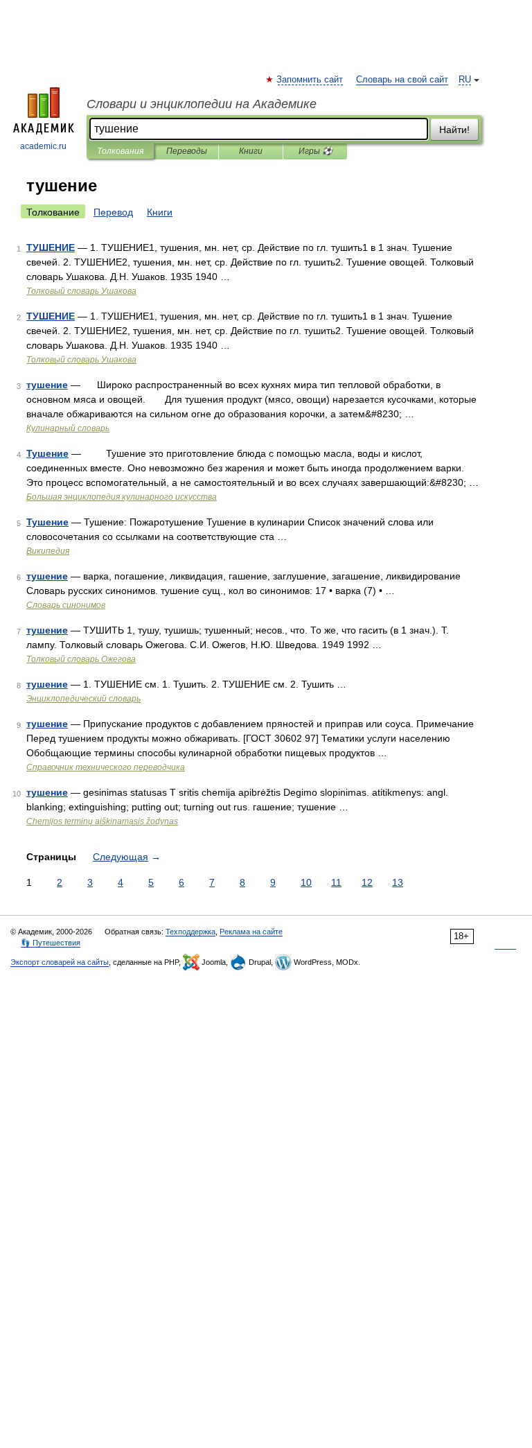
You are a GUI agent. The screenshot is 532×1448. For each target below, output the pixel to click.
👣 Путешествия (50, 943)
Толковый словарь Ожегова (81, 659)
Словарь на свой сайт (402, 80)
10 (306, 882)
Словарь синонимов (65, 605)
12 (367, 882)
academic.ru (43, 146)
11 (336, 882)
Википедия (47, 551)
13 (397, 882)
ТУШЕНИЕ (50, 247)
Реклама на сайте (251, 931)
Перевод (113, 212)
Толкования (120, 151)
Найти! (454, 129)
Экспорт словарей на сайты (59, 962)
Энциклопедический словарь (83, 699)
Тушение (47, 453)
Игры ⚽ (315, 151)
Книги (251, 151)
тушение (47, 384)
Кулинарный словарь (67, 428)
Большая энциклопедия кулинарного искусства (121, 497)
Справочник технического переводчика (105, 767)
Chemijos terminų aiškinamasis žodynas (102, 821)
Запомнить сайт (310, 80)
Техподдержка (190, 931)
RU (465, 80)
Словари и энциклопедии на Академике (202, 104)
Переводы (186, 151)
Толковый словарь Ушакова (81, 291)
